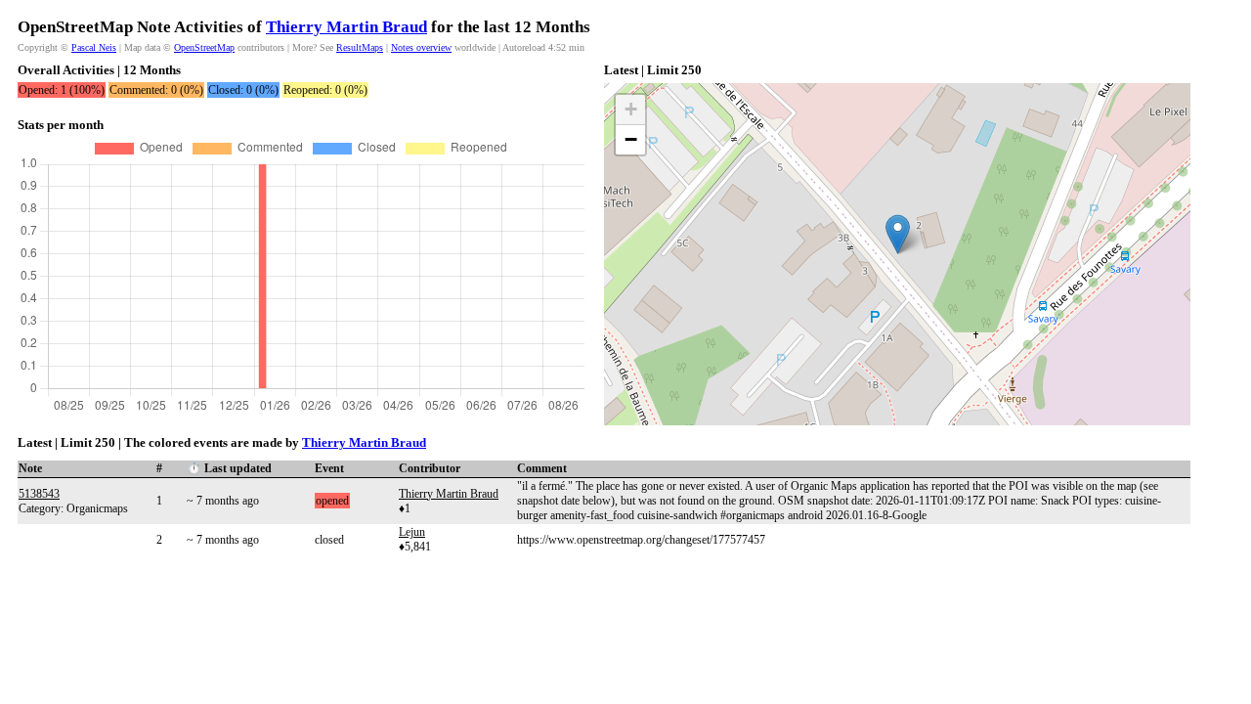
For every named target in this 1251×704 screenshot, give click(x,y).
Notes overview (421, 47)
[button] (897, 234)
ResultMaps (359, 47)
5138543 (39, 494)
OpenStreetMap (204, 47)
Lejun (412, 532)
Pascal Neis (93, 47)
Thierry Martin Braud (346, 27)
